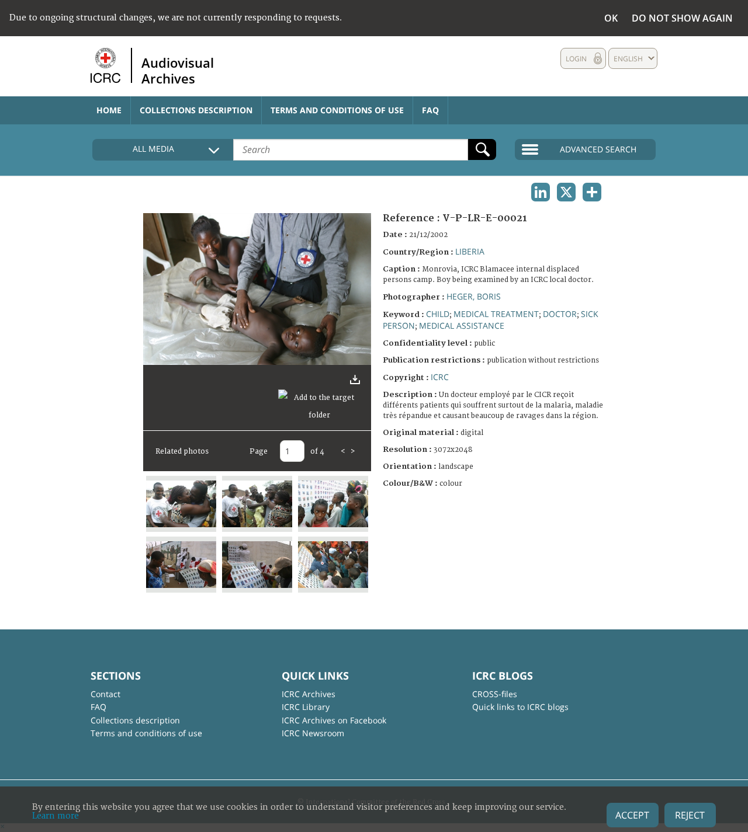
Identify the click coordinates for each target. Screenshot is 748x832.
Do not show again (682, 18)
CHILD (437, 313)
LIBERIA (469, 251)
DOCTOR (560, 313)
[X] (566, 192)
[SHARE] (592, 192)
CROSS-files (494, 693)
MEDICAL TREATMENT (496, 313)
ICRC (440, 376)
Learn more (55, 816)
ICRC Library (306, 706)
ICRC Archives (308, 693)
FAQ (430, 110)
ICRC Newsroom (313, 733)
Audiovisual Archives (177, 70)
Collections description (196, 110)
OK (611, 18)
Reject (690, 815)
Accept (632, 815)
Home (109, 110)
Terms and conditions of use (337, 110)
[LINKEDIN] (540, 192)
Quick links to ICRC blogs (520, 706)
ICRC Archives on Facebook (334, 720)
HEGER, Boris (473, 296)
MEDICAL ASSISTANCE (461, 325)
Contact (105, 693)
